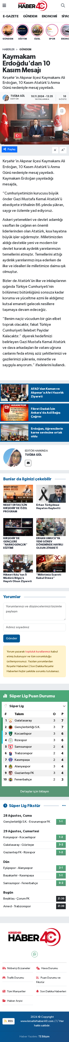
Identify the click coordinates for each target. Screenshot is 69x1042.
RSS (10, 1021)
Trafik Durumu (15, 977)
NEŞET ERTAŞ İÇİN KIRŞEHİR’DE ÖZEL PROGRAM (15, 508)
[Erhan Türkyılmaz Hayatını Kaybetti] (51, 493)
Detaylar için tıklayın (34, 791)
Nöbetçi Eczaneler (18, 968)
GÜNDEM (30, 16)
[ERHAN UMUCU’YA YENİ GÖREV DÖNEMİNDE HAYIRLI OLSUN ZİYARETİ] (51, 527)
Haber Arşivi (14, 1000)
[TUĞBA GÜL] (12, 457)
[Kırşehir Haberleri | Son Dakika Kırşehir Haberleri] (32, 6)
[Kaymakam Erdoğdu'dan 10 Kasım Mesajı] (34, 124)
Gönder (11, 638)
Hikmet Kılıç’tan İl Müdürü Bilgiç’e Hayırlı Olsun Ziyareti (17, 578)
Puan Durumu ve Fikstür (48, 979)
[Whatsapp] (34, 954)
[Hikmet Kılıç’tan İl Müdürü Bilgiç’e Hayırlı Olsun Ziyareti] (18, 563)
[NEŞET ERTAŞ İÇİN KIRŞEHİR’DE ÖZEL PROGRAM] (18, 493)
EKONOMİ (49, 16)
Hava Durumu (49, 968)
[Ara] (63, 5)
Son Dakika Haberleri (53, 991)
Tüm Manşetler (16, 991)
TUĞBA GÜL (33, 454)
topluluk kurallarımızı (38, 651)
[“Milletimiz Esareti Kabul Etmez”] (51, 563)
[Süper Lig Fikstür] (64, 805)
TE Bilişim (43, 1036)
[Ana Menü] (4, 5)
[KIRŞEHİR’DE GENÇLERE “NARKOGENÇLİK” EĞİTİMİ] (18, 527)
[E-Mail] (28, 463)
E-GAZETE (10, 16)
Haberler (8, 49)
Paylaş (12, 149)
